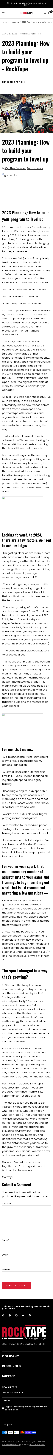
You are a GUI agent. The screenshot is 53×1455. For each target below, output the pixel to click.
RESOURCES (11, 1366)
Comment (7, 1203)
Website (6, 1269)
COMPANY (10, 1356)
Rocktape (14, 22)
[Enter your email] (48, 1400)
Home (4, 22)
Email (5, 1255)
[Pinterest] (32, 1315)
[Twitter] (12, 1315)
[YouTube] (25, 1316)
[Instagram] (18, 1315)
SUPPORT (9, 1376)
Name (5, 1240)
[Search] (45, 13)
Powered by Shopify (11, 1444)
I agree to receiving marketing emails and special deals (26, 1408)
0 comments (35, 168)
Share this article (13, 82)
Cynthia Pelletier (15, 168)
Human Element (37, 1444)
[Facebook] (5, 1315)
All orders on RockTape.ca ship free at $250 (28, 4)
